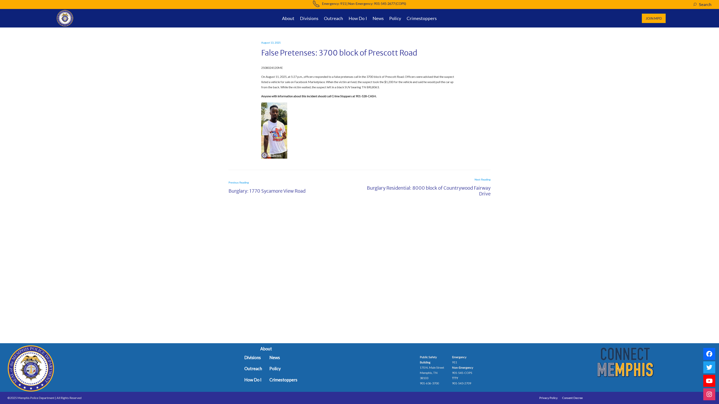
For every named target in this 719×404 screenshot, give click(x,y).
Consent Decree (572, 398)
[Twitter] (709, 367)
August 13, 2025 (271, 42)
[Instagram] (709, 394)
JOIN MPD (654, 18)
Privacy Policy (548, 398)
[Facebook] (709, 354)
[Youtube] (709, 381)
